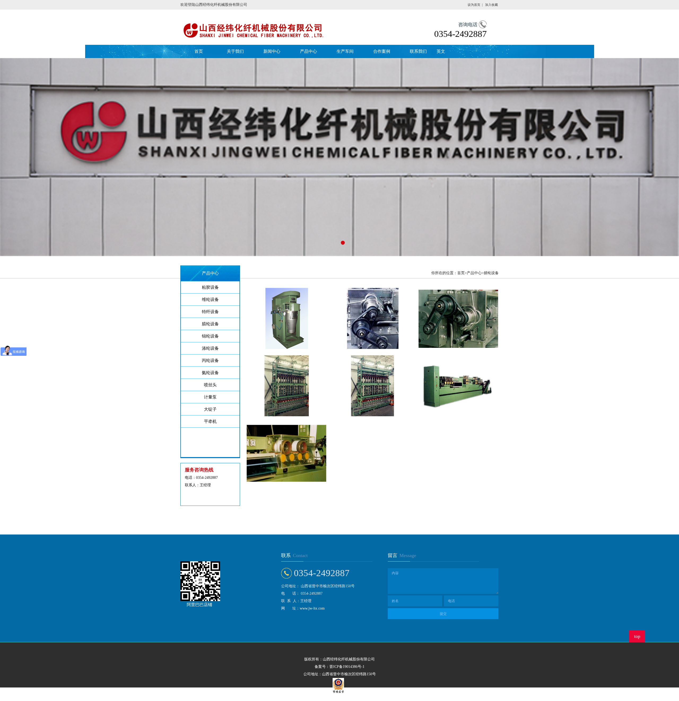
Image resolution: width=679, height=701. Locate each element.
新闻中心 (271, 51)
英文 (441, 51)
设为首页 (474, 5)
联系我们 (418, 51)
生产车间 (345, 51)
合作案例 (381, 51)
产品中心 (308, 51)
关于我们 (235, 51)
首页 (198, 51)
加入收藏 (491, 5)
